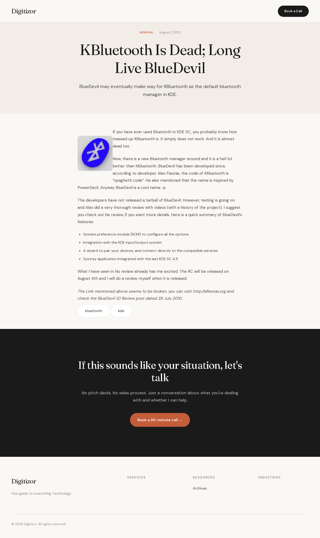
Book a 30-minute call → (160, 419)
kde (121, 311)
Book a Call (293, 11)
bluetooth (93, 311)
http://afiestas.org (209, 291)
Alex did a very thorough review (115, 207)
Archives (200, 488)
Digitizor (23, 11)
